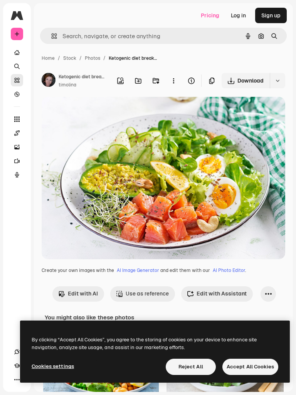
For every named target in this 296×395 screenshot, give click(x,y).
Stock (69, 58)
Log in (238, 15)
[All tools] (17, 119)
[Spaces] (17, 133)
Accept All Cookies (250, 366)
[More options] (173, 80)
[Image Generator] (17, 147)
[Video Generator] (17, 161)
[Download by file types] (277, 80)
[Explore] (17, 94)
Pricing (210, 15)
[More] (17, 379)
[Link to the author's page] (49, 81)
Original (91, 111)
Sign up (271, 15)
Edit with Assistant (222, 293)
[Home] (17, 52)
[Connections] (17, 352)
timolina (67, 85)
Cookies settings (53, 366)
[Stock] (17, 80)
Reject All (190, 366)
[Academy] (17, 366)
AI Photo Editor (229, 270)
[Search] (17, 66)
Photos (92, 58)
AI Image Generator (138, 270)
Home (48, 58)
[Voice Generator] (17, 175)
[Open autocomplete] (51, 36)
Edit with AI (83, 293)
